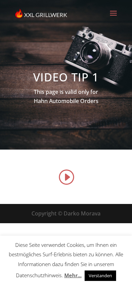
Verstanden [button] (100, 276)
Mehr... (73, 275)
